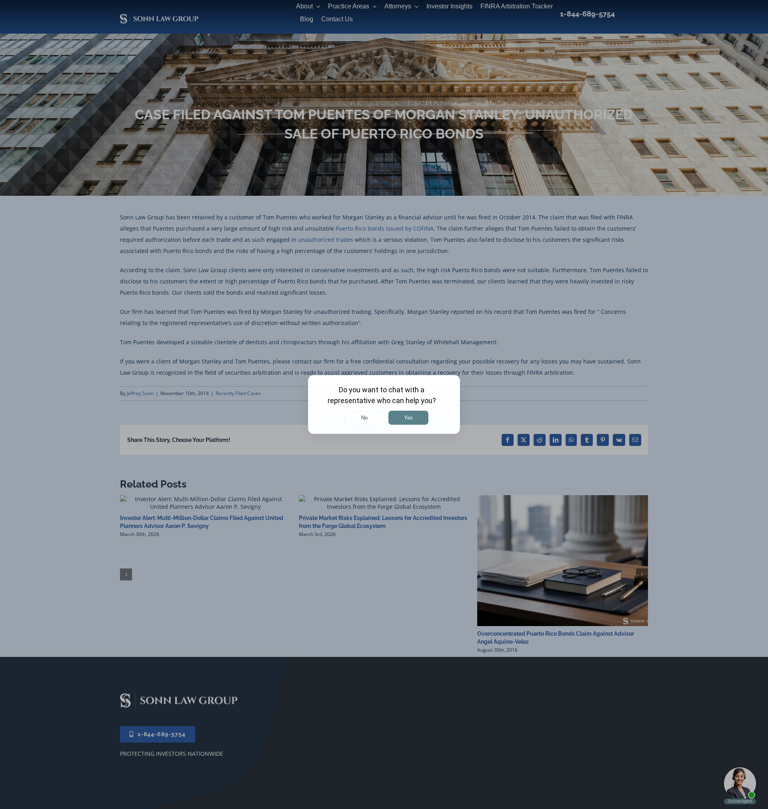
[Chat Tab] (384, 404)
